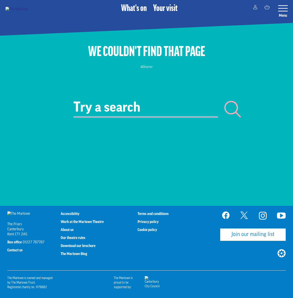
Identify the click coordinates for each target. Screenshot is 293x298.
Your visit (165, 8)
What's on (134, 8)
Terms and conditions (153, 214)
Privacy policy (148, 222)
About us (67, 230)
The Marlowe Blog (74, 254)
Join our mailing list (252, 234)
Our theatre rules (73, 238)
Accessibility (70, 214)
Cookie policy (147, 230)
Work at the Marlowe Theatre (82, 222)
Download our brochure (78, 246)
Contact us (15, 250)
